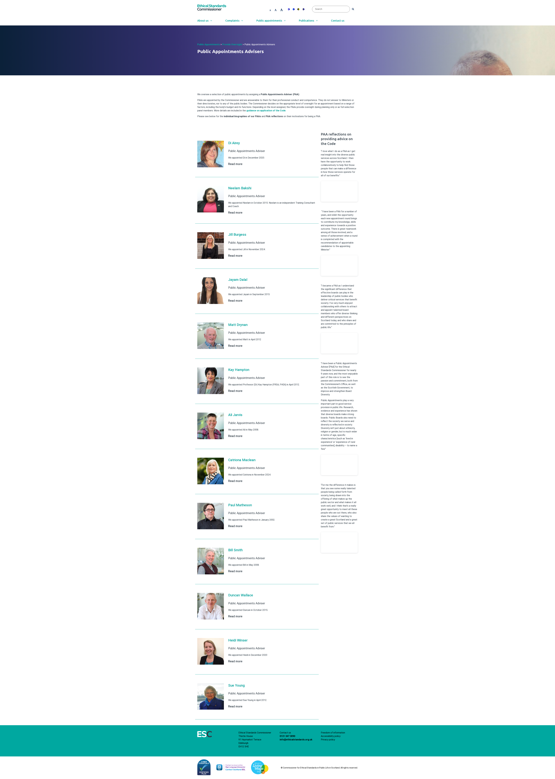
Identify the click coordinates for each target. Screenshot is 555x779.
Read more (235, 164)
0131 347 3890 (287, 736)
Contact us (337, 20)
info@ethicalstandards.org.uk (296, 739)
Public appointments (269, 20)
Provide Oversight (232, 44)
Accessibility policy (331, 736)
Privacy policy (328, 739)
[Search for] (353, 9)
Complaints (232, 20)
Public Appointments (208, 44)
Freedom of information (333, 732)
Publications (307, 20)
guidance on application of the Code (266, 110)
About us (203, 20)
